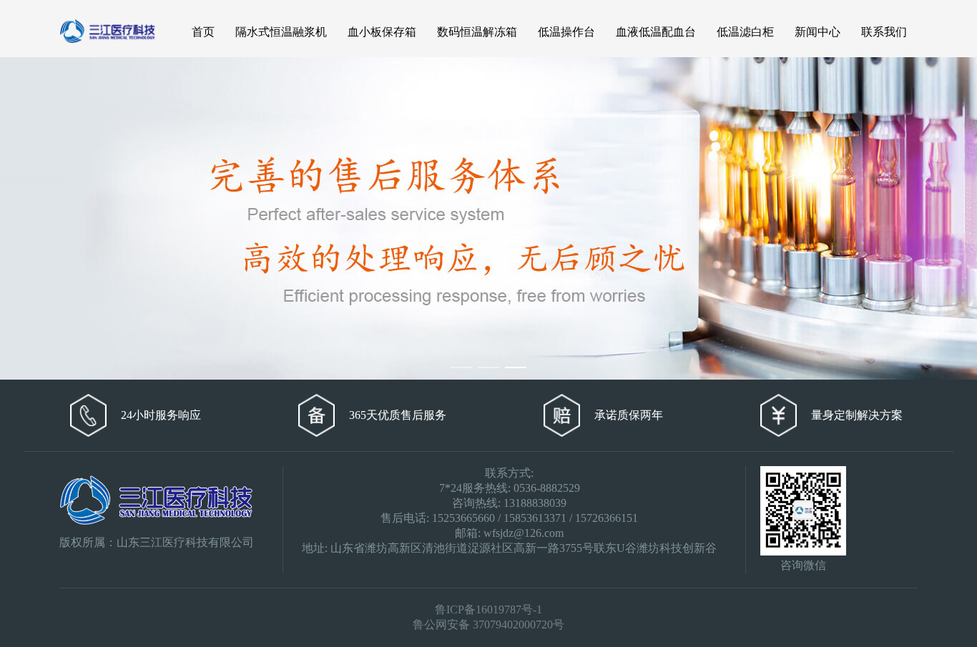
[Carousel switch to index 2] (488, 367)
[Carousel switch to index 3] (515, 367)
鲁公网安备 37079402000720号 (488, 624)
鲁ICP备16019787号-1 (488, 609)
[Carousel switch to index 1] (461, 367)
